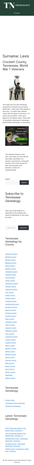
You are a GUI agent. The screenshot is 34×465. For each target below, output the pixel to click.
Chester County (10, 286)
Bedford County (10, 257)
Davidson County (11, 307)
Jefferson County (11, 331)
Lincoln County (10, 340)
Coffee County (10, 298)
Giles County (9, 319)
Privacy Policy (10, 400)
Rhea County (9, 363)
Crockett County (11, 301)
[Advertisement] (17, 33)
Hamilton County (11, 322)
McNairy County (10, 348)
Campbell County (11, 272)
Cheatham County (11, 283)
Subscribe (23, 228)
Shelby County (10, 372)
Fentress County (11, 313)
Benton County (10, 260)
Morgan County (10, 354)
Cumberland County (12, 304)
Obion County (10, 357)
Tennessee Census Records (15, 403)
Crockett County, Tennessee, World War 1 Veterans (15, 65)
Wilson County (10, 378)
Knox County (9, 334)
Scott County (9, 369)
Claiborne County (11, 289)
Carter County (10, 281)
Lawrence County (11, 337)
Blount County (10, 266)
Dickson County (10, 310)
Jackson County (10, 328)
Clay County (9, 292)
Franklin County (10, 316)
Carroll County (10, 278)
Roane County (10, 366)
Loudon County (10, 343)
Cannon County (10, 275)
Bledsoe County (10, 263)
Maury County (10, 345)
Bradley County (10, 269)
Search (7, 179)
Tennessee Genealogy (13, 406)
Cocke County (10, 295)
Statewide (8, 375)
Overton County (10, 360)
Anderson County (11, 254)
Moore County (10, 351)
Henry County (10, 325)
